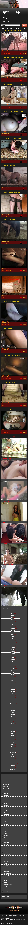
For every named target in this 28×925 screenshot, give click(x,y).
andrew (13, 689)
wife (14, 638)
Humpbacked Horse (7, 10)
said (8, 161)
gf (13, 624)
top (9, 189)
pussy (14, 742)
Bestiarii (5, 824)
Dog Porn (5, 821)
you (8, 134)
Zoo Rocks (18, 15)
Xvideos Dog (6, 11)
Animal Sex (18, 12)
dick (14, 693)
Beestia (4, 17)
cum (13, 758)
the (4, 80)
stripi (5, 432)
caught (13, 670)
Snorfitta (5, 891)
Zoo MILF (18, 13)
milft (14, 754)
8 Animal (5, 863)
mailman (14, 739)
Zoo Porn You (6, 854)
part (13, 634)
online (10, 216)
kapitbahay (13, 642)
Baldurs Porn (6, 856)
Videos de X (5, 833)
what (5, 134)
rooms (5, 189)
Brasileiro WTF (6, 882)
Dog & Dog (5, 831)
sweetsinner (13, 710)
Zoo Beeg (5, 844)
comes (13, 674)
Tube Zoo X (5, 886)
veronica (5, 161)
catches (13, 663)
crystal (13, 687)
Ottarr (4, 840)
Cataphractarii (6, 21)
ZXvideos (17, 5)
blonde (13, 708)
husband (13, 703)
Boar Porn (5, 828)
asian (13, 744)
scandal (13, 647)
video (13, 700)
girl (13, 721)
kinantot (14, 640)
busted (13, 651)
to (7, 80)
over (13, 676)
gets (13, 649)
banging (14, 653)
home (13, 756)
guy (14, 767)
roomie (13, 695)
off (9, 107)
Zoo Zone (5, 15)
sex (7, 243)
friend (13, 657)
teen (13, 619)
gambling (14, 733)
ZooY (4, 847)
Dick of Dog (5, 814)
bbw (14, 672)
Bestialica (5, 20)
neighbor (14, 628)
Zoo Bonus (5, 812)
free (4, 270)
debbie (13, 659)
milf (14, 626)
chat (9, 53)
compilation (14, 763)
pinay (13, 636)
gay (4, 53)
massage (13, 769)
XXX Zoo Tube (6, 877)
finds (14, 621)
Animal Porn (19, 11)
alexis (13, 684)
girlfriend (14, 668)
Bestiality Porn (6, 818)
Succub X (5, 880)
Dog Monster (6, 842)
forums (5, 378)
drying (7, 107)
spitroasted (13, 752)
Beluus (4, 867)
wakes (13, 682)
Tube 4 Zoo (5, 861)
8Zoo (4, 859)
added (13, 611)
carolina (13, 729)
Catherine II (18, 10)
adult (10, 378)
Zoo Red (5, 865)
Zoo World (5, 875)
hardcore (13, 750)
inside (13, 760)
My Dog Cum (6, 13)
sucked (13, 691)
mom (13, 746)
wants (13, 735)
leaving (13, 714)
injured (13, 765)
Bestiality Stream (7, 884)
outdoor (13, 645)
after (5, 107)
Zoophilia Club (6, 850)
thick (13, 615)
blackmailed (13, 630)
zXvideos (5, 12)
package (14, 737)
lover (13, 716)
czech (13, 705)
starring (13, 726)
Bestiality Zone (6, 826)
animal (5, 243)
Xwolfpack (5, 22)
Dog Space (5, 871)
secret (13, 723)
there (11, 161)
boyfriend (13, 661)
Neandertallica (6, 873)
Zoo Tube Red (6, 889)
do (6, 134)
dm (6, 80)
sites (8, 324)
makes (13, 697)
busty (13, 613)
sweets (13, 731)
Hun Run (5, 835)
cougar (13, 712)
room (7, 53)
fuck (13, 680)
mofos (13, 718)
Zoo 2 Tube (5, 852)
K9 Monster (5, 837)
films (14, 666)
